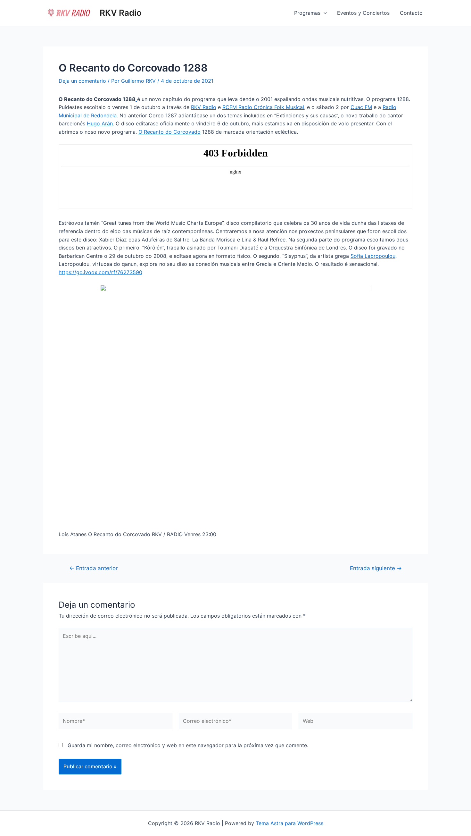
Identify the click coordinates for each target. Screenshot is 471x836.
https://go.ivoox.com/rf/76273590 (100, 272)
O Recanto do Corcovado (169, 132)
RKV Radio (121, 13)
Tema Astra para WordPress (289, 823)
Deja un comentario (82, 81)
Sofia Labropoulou (373, 256)
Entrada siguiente (376, 568)
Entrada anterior (93, 568)
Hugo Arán (100, 123)
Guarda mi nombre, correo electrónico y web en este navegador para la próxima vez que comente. (188, 745)
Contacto (411, 13)
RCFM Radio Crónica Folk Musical (263, 107)
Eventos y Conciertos (363, 13)
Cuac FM (361, 107)
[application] (323, 13)
